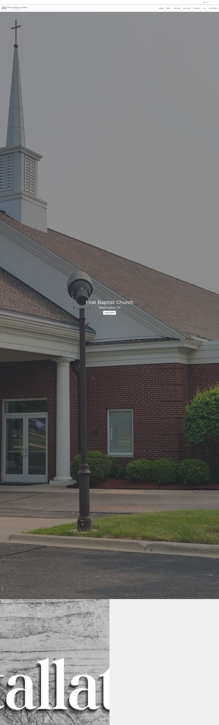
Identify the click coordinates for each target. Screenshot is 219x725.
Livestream (213, 8)
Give (204, 8)
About (168, 8)
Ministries (187, 8)
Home (161, 8)
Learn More (110, 313)
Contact (197, 8)
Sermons (177, 8)
